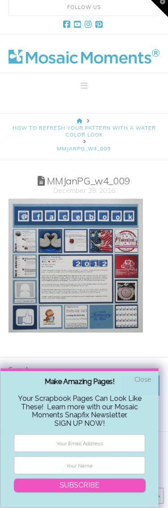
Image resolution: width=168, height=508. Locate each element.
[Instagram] (89, 24)
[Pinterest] (100, 24)
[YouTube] (78, 24)
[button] (84, 86)
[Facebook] (68, 24)
